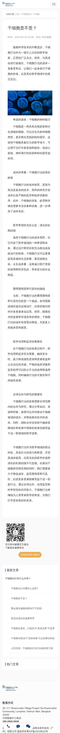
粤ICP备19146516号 (37, 731)
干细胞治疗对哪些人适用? (24, 588)
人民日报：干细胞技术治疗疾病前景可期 (32, 648)
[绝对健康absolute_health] (18, 726)
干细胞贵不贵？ (19, 598)
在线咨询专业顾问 (30, 554)
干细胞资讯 (26, 14)
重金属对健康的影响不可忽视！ (27, 608)
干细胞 (37, 14)
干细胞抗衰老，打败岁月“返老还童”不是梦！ (33, 628)
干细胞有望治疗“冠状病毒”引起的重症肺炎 (33, 638)
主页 (17, 14)
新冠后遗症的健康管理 (22, 618)
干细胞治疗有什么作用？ (18, 578)
